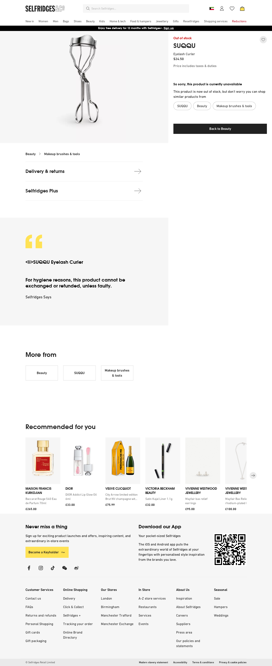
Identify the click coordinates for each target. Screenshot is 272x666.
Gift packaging (36, 641)
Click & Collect (73, 607)
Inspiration (184, 598)
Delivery (69, 598)
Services (145, 615)
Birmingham (110, 607)
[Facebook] (29, 570)
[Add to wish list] (263, 39)
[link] (42, 501)
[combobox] (139, 8)
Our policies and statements (188, 643)
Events (144, 624)
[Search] (88, 8)
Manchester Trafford (116, 615)
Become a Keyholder (43, 552)
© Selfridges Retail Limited (40, 662)
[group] (136, 475)
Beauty (31, 154)
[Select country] (211, 8)
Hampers (221, 607)
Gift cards (33, 632)
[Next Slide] (253, 475)
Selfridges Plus (42, 191)
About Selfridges (188, 607)
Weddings (221, 615)
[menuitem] (30, 21)
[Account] (222, 8)
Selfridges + (72, 615)
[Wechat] (64, 570)
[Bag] (242, 8)
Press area (184, 632)
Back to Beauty (220, 129)
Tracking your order (78, 624)
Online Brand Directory (72, 634)
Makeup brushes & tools (62, 154)
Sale (217, 598)
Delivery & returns (45, 171)
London (106, 598)
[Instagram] (40, 570)
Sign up (169, 28)
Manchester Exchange (117, 624)
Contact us (33, 598)
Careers (182, 615)
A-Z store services (152, 598)
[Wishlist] (232, 8)
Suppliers (183, 624)
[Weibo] (76, 570)
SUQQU (184, 46)
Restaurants (148, 607)
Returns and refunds (41, 615)
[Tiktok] (52, 570)
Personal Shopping (39, 624)
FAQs (29, 607)
